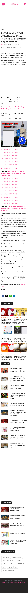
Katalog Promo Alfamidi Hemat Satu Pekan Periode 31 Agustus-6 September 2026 (17, 533)
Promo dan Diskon (8, 560)
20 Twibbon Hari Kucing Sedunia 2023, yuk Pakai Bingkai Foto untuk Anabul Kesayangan (20, 322)
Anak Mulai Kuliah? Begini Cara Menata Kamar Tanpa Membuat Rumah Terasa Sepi (17, 379)
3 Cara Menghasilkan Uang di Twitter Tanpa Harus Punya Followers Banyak (13, 109)
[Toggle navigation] (3, 4)
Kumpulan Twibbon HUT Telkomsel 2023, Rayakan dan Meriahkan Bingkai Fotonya (7, 321)
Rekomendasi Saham (8, 570)
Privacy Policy (14, 584)
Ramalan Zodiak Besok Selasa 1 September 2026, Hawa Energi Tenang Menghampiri (18, 413)
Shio (16, 567)
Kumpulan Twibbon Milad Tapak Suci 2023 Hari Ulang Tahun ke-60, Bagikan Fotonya (7, 357)
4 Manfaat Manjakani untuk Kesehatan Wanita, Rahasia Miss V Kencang (18, 428)
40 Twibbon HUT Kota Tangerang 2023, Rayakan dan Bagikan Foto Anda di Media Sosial (7, 340)
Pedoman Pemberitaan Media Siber (17, 582)
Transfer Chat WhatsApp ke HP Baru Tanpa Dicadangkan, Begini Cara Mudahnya (13, 208)
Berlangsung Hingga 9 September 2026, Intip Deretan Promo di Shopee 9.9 (17, 371)
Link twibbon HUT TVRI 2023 (9, 149)
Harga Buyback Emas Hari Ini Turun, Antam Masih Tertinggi (16, 524)
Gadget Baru (20, 564)
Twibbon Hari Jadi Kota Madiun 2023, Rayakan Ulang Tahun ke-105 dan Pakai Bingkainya (20, 357)
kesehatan (6, 557)
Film (4, 567)
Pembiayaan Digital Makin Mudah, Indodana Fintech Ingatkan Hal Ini (17, 445)
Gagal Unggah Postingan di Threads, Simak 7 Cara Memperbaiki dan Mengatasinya (13, 173)
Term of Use (5, 582)
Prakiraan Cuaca (16, 557)
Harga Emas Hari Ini (8, 564)
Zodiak (10, 567)
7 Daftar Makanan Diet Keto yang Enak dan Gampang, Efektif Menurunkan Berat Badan (18, 396)
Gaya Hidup (19, 560)
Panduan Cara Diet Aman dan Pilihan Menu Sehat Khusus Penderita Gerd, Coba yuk (17, 404)
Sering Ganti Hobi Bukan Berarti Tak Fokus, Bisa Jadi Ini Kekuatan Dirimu (18, 387)
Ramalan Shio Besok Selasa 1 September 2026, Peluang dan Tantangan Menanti (18, 420)
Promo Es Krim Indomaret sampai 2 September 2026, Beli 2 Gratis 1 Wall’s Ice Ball (17, 542)
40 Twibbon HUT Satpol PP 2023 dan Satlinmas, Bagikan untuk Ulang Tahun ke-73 (20, 340)
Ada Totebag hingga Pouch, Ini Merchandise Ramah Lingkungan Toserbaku (18, 437)
